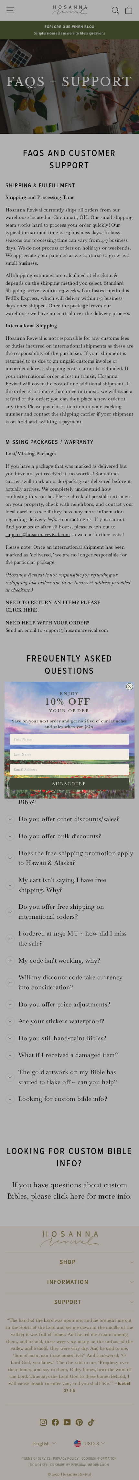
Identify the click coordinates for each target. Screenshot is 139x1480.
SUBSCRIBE (69, 783)
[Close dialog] (129, 686)
